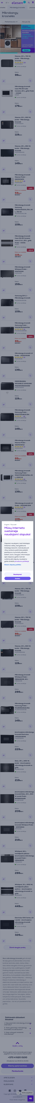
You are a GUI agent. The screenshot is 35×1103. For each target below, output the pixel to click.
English (6, 524)
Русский (13, 524)
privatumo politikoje (22, 561)
